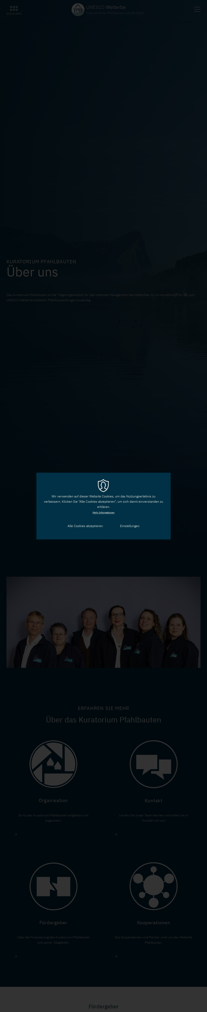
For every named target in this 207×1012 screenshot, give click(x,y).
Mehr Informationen (104, 512)
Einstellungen (129, 526)
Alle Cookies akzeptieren (85, 526)
